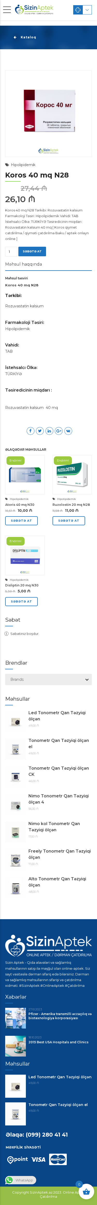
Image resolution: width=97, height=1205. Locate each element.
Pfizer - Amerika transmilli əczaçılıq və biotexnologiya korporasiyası (60, 1016)
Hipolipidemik (23, 164)
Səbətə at (32, 251)
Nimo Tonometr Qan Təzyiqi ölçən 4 (58, 799)
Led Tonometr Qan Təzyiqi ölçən (57, 715)
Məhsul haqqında (23, 264)
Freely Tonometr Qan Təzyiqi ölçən (59, 854)
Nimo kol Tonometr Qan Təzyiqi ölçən (54, 826)
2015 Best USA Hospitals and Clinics (58, 1042)
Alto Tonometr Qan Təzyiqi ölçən (57, 882)
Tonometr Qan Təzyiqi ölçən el (58, 743)
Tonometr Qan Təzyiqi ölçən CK (58, 771)
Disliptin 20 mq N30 (22, 585)
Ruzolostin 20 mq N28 (71, 505)
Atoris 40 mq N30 (19, 505)
